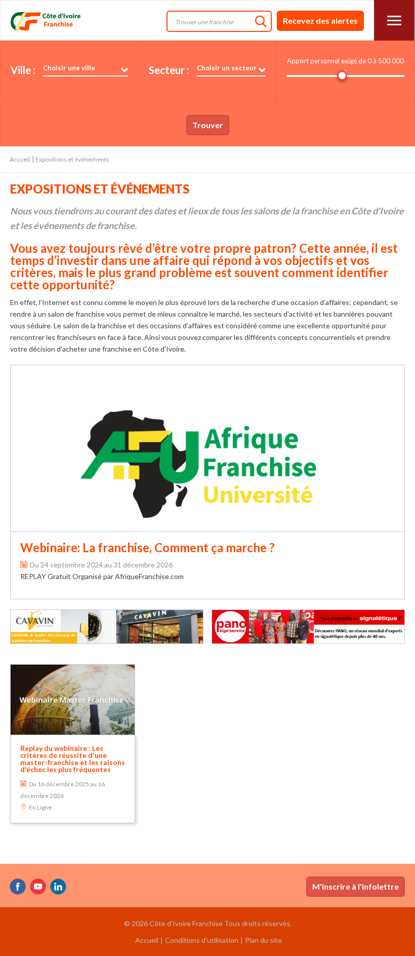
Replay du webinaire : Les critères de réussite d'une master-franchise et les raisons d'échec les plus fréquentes (72, 759)
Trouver (207, 125)
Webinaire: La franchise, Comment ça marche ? (147, 547)
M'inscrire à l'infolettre (355, 886)
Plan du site (263, 940)
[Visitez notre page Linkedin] (58, 886)
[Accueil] (60, 21)
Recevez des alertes (320, 20)
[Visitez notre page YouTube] (38, 886)
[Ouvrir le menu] (394, 20)
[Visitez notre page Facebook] (17, 886)
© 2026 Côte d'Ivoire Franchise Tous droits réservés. (208, 923)
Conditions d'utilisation (201, 940)
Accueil (20, 159)
